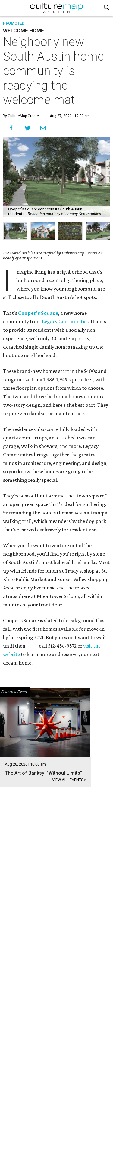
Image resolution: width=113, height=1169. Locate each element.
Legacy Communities (65, 321)
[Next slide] (102, 177)
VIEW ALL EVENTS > (69, 779)
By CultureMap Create (21, 116)
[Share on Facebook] (11, 128)
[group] (15, 231)
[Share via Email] (43, 128)
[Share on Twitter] (28, 128)
